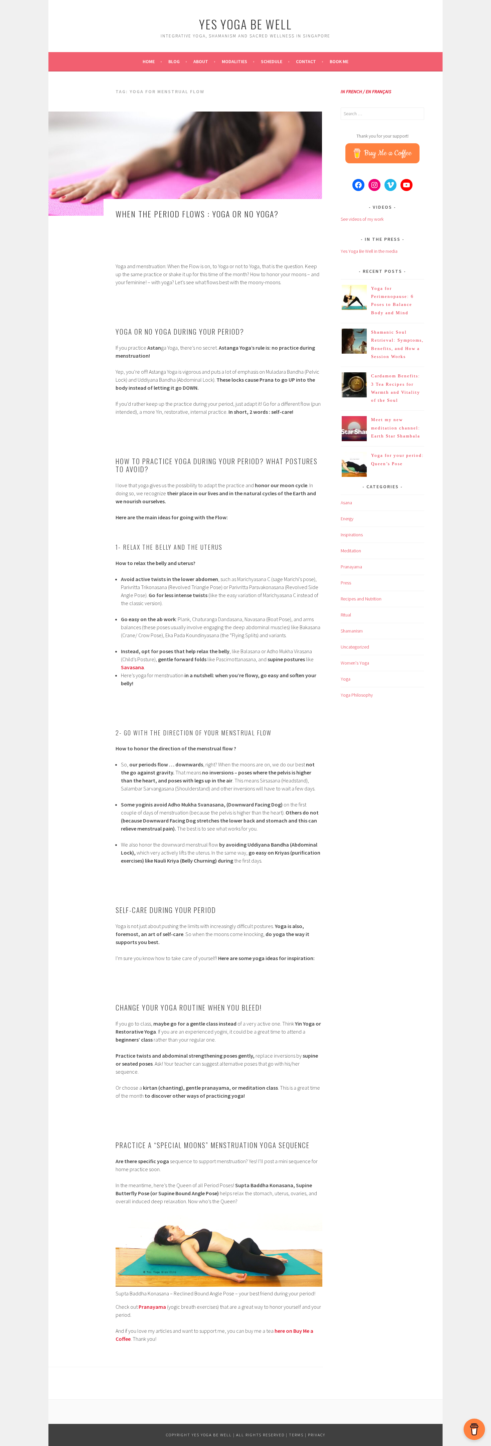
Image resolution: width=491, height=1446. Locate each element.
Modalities (234, 61)
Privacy (316, 1434)
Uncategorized (355, 647)
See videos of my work (362, 219)
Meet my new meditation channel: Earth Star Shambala (395, 427)
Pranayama (152, 1306)
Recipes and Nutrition (361, 599)
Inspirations (352, 535)
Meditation (351, 551)
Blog (174, 61)
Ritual (346, 615)
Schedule (271, 61)
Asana (346, 503)
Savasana (132, 667)
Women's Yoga (355, 663)
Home (149, 61)
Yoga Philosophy (357, 695)
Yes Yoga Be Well (245, 24)
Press (346, 583)
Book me (339, 61)
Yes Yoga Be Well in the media (369, 251)
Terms (296, 1434)
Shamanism (352, 631)
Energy (347, 519)
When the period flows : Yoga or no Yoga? (197, 214)
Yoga (345, 679)
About (200, 61)
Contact (306, 61)
